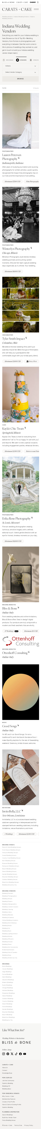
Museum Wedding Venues (10, 863)
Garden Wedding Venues (9, 874)
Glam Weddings (7, 977)
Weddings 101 (6, 1086)
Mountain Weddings (8, 1012)
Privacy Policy (28, 1125)
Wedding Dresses (7, 941)
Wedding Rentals (7, 936)
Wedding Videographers (9, 904)
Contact (4, 1070)
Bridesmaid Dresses (8, 949)
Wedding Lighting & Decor (10, 933)
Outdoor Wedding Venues (9, 879)
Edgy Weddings (7, 971)
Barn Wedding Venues (8, 860)
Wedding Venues (7, 898)
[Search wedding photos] (33, 2)
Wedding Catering (7, 909)
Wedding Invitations (8, 917)
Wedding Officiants (7, 939)
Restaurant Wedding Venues (10, 866)
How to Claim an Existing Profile (11, 1104)
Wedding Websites (7, 915)
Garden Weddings (7, 1009)
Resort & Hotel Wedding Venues (11, 847)
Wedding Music (6, 931)
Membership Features (8, 1099)
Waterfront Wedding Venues (10, 882)
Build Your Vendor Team (9, 1117)
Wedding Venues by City (9, 885)
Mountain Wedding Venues (10, 876)
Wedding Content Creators (10, 906)
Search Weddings (7, 1114)
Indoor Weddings (7, 995)
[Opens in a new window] (8, 2)
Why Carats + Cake (8, 1096)
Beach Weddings (7, 1014)
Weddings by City (7, 1020)
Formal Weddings (7, 974)
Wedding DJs (6, 928)
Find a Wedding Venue (8, 1120)
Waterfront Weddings (8, 1017)
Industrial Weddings (8, 979)
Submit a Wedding (7, 1083)
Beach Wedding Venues (9, 868)
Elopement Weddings (8, 993)
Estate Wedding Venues (9, 855)
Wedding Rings (6, 955)
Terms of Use (18, 1125)
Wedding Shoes (7, 944)
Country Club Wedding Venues (11, 858)
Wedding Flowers (7, 901)
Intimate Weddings (7, 990)
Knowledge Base (7, 1073)
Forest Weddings (7, 1006)
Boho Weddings (7, 966)
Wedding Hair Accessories (10, 947)
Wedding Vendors (7, 16)
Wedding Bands (7, 925)
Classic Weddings (7, 969)
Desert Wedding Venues (9, 871)
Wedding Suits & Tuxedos (9, 952)
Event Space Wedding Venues (11, 850)
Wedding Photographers (9, 896)
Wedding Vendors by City (9, 957)
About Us (5, 1067)
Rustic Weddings (7, 985)
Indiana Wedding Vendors (21, 16)
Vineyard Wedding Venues (10, 852)
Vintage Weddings (7, 987)
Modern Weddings (7, 982)
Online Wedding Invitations (10, 920)
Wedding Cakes (7, 912)
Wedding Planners (7, 893)
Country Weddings (7, 1001)
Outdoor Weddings (7, 998)
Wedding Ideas (6, 1088)
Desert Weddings (7, 1004)
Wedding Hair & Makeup (9, 923)
